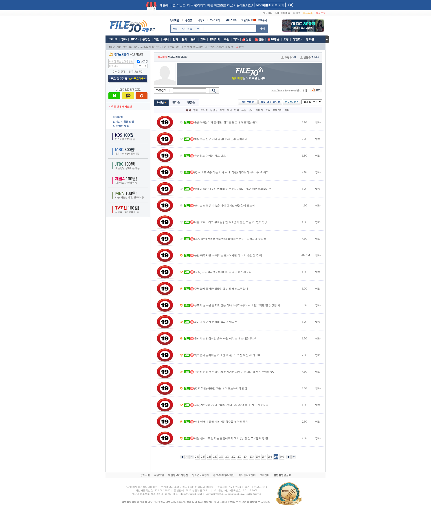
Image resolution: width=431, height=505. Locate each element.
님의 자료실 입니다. (249, 78)
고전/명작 (210, 46)
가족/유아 (221, 46)
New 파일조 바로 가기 (270, 5)
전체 (188, 110)
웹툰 (261, 39)
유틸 (226, 39)
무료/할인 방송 (121, 126)
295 (252, 456)
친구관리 (268, 13)
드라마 (134, 39)
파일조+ (297, 39)
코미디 (179, 46)
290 (221, 456)
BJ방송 (275, 39)
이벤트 (297, 13)
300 (282, 456)
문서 (193, 39)
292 (233, 456)
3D (135, 46)
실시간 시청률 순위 (123, 121)
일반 (230, 46)
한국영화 (127, 46)
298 (270, 456)
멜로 (192, 46)
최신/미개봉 (114, 46)
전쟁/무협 (169, 46)
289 (215, 456)
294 (246, 456)
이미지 (259, 110)
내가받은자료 (282, 13)
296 (258, 456)
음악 (184, 39)
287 (203, 456)
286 (197, 456)
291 (227, 456)
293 (239, 456)
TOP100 (112, 39)
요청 (286, 39)
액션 (186, 46)
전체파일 (118, 117)
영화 (124, 39)
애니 (166, 39)
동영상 (146, 39)
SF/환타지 (157, 46)
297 (264, 456)
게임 (157, 39)
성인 (248, 39)
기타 (236, 39)
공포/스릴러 (144, 46)
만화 (175, 39)
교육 (203, 39)
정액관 (310, 39)
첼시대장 (163, 57)
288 (209, 456)
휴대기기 (214, 39)
